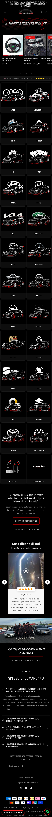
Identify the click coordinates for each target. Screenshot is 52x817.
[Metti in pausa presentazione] (49, 671)
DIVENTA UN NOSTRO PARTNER (26, 529)
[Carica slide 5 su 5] (31, 671)
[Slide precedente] (16, 671)
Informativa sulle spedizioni (16, 815)
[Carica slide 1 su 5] (20, 671)
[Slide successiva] (36, 671)
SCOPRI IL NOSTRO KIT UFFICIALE (26, 660)
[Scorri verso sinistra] (20, 73)
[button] (4, 11)
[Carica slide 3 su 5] (26, 671)
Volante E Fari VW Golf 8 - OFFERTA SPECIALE (35, 59)
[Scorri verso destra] (31, 73)
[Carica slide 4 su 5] (28, 671)
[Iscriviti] (42, 766)
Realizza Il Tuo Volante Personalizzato (9, 59)
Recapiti (30, 815)
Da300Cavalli (13, 808)
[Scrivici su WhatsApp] (47, 812)
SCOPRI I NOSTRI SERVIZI (26, 521)
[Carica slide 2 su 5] (23, 671)
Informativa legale (41, 815)
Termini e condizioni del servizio (36, 811)
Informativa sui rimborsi (40, 808)
